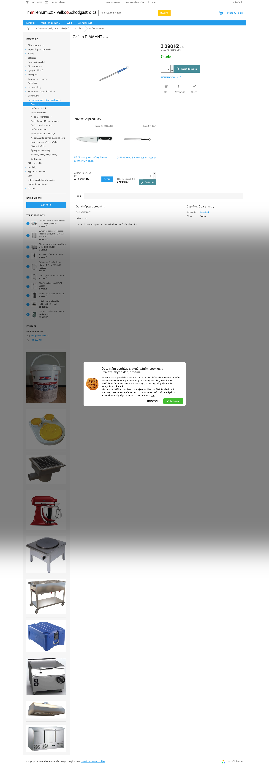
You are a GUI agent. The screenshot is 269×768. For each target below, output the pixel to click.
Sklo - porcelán (35, 163)
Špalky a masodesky (40, 150)
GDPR (154, 2)
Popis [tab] (78, 196)
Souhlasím (174, 400)
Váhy (30, 175)
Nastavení (152, 401)
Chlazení (32, 58)
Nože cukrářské (38, 108)
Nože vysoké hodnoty (41, 125)
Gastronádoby (34, 87)
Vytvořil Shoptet (235, 761)
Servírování (33, 95)
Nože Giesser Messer (41, 116)
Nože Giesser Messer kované (45, 121)
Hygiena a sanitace (37, 171)
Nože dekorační (38, 112)
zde (153, 395)
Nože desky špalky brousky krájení (44, 100)
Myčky (31, 53)
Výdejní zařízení (35, 70)
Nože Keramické (38, 129)
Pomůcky (32, 167)
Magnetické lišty (38, 146)
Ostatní (31, 188)
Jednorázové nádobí (37, 184)
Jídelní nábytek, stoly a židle (41, 180)
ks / (46, 205)
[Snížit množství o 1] (172, 70)
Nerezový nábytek (36, 62)
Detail (107, 179)
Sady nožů (36, 159)
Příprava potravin (36, 45)
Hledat (164, 12)
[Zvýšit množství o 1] (172, 67)
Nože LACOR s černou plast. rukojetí (48, 138)
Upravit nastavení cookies (93, 761)
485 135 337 (36, 339)
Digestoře (32, 83)
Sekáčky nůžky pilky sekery (44, 154)
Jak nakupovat (113, 2)
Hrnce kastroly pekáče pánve (41, 91)
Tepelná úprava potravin (39, 49)
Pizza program (35, 66)
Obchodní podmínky (135, 2)
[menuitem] (30, 22)
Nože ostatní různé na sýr (43, 133)
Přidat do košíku (189, 68)
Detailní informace (169, 77)
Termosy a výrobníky (38, 79)
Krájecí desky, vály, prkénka (44, 142)
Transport (32, 74)
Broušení (35, 104)
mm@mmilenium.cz (40, 335)
